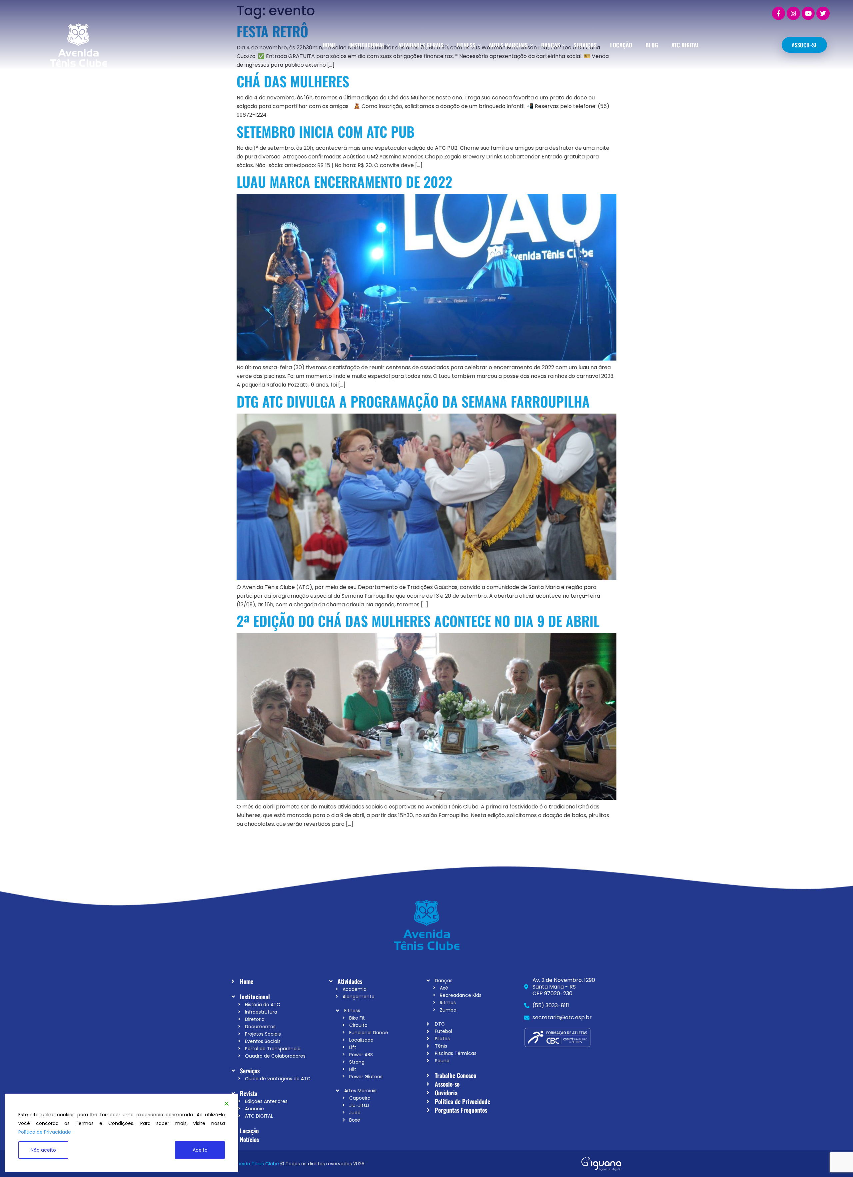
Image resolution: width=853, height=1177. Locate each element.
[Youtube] (808, 13)
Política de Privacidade (44, 1132)
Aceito (200, 1150)
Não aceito (43, 1150)
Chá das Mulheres (293, 81)
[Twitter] (823, 13)
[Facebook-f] (778, 13)
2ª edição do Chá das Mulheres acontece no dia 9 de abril (418, 620)
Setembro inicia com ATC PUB (326, 131)
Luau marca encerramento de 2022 (344, 181)
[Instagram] (793, 13)
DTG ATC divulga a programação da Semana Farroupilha (415, 401)
